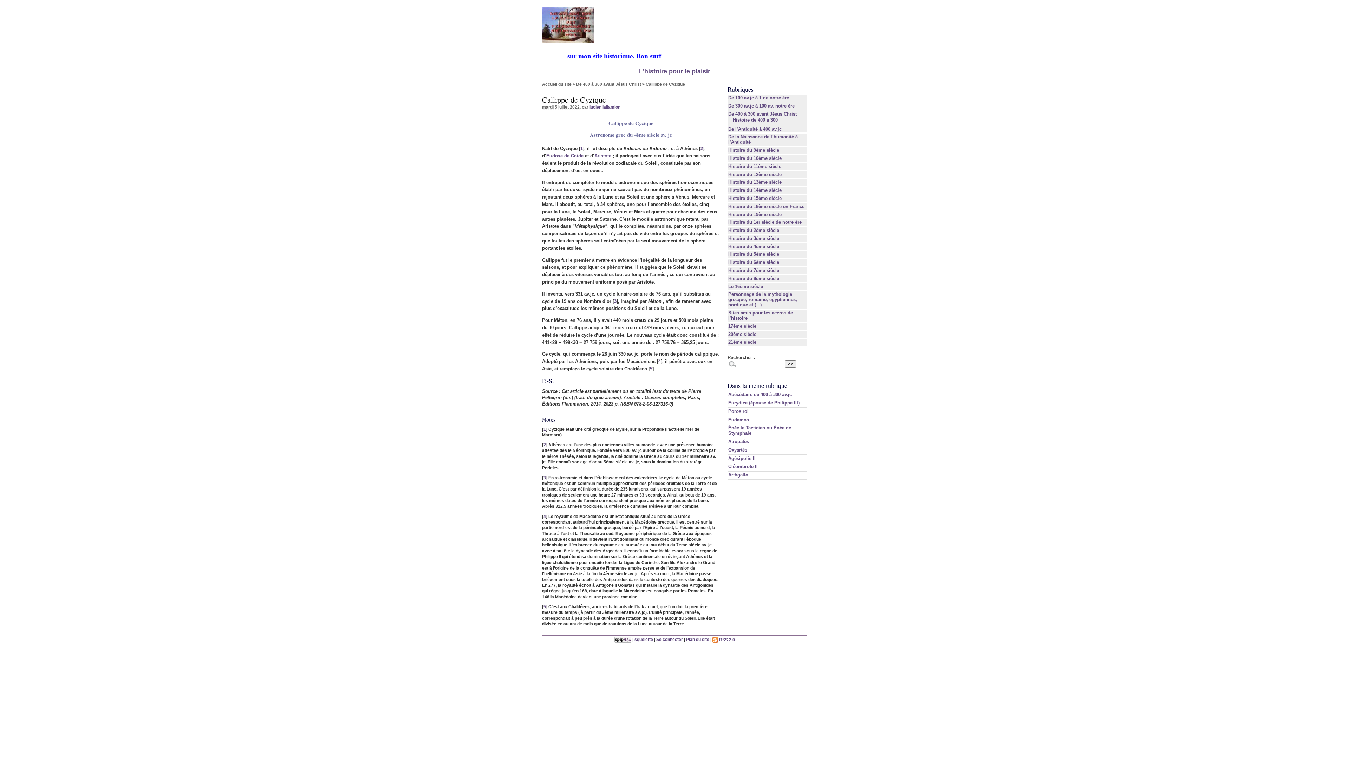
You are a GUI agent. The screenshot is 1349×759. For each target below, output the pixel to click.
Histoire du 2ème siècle (753, 230)
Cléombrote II (743, 466)
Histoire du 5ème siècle (753, 254)
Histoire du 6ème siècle (753, 262)
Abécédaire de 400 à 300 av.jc (760, 394)
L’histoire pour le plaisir (674, 71)
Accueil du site (557, 84)
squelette (643, 639)
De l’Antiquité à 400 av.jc (755, 129)
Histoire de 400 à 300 (755, 120)
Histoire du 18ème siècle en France (766, 206)
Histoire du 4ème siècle (753, 246)
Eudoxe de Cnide (565, 155)
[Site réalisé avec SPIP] (622, 639)
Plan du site (697, 639)
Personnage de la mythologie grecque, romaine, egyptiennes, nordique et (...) (762, 299)
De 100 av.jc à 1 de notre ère (758, 97)
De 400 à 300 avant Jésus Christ (608, 84)
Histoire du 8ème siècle (753, 278)
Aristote (602, 155)
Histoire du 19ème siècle (755, 214)
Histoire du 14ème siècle (755, 190)
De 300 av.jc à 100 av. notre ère (761, 106)
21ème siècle (742, 342)
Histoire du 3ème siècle (753, 238)
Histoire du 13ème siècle (755, 182)
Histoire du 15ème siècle (755, 198)
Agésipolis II (742, 458)
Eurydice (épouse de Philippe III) (764, 403)
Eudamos (738, 419)
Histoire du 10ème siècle (755, 158)
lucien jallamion (604, 107)
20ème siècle (742, 334)
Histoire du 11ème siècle (754, 166)
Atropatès (738, 441)
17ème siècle (742, 326)
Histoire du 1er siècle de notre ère (765, 222)
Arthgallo (738, 475)
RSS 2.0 (726, 639)
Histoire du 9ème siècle (753, 150)
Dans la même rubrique (757, 385)
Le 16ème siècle (745, 286)
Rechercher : (741, 357)
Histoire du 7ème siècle (753, 270)
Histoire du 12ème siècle (755, 174)
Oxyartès (737, 450)
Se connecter (669, 639)
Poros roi (738, 411)
